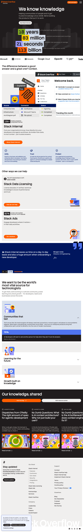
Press (30, 508)
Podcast (57, 501)
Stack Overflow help (60, 472)
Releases (57, 503)
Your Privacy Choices (61, 488)
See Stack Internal (25, 23)
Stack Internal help (60, 475)
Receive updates (9, 480)
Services (31, 494)
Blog (55, 496)
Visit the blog (20, 400)
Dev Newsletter (59, 499)
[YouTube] (79, 528)
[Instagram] (77, 528)
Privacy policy (58, 483)
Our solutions (11, 236)
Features (32, 471)
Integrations (33, 480)
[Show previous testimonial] (3, 271)
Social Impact (33, 513)
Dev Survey (58, 506)
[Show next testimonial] (6, 271)
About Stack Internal (13, 142)
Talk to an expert (72, 2)
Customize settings (8, 528)
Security (32, 478)
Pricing (32, 483)
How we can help (12, 204)
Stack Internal (33, 468)
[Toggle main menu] (80, 2)
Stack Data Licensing (35, 486)
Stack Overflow (33, 497)
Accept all (7, 525)
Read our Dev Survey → (10, 339)
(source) (23, 214)
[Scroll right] (80, 430)
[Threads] (74, 528)
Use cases (33, 476)
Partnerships (33, 491)
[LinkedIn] (69, 528)
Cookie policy (58, 485)
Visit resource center (61, 400)
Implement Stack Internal (62, 477)
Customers (33, 473)
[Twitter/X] (72, 528)
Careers (31, 510)
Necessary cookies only (18, 525)
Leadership (32, 506)
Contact (57, 470)
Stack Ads (32, 488)
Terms (56, 480)
